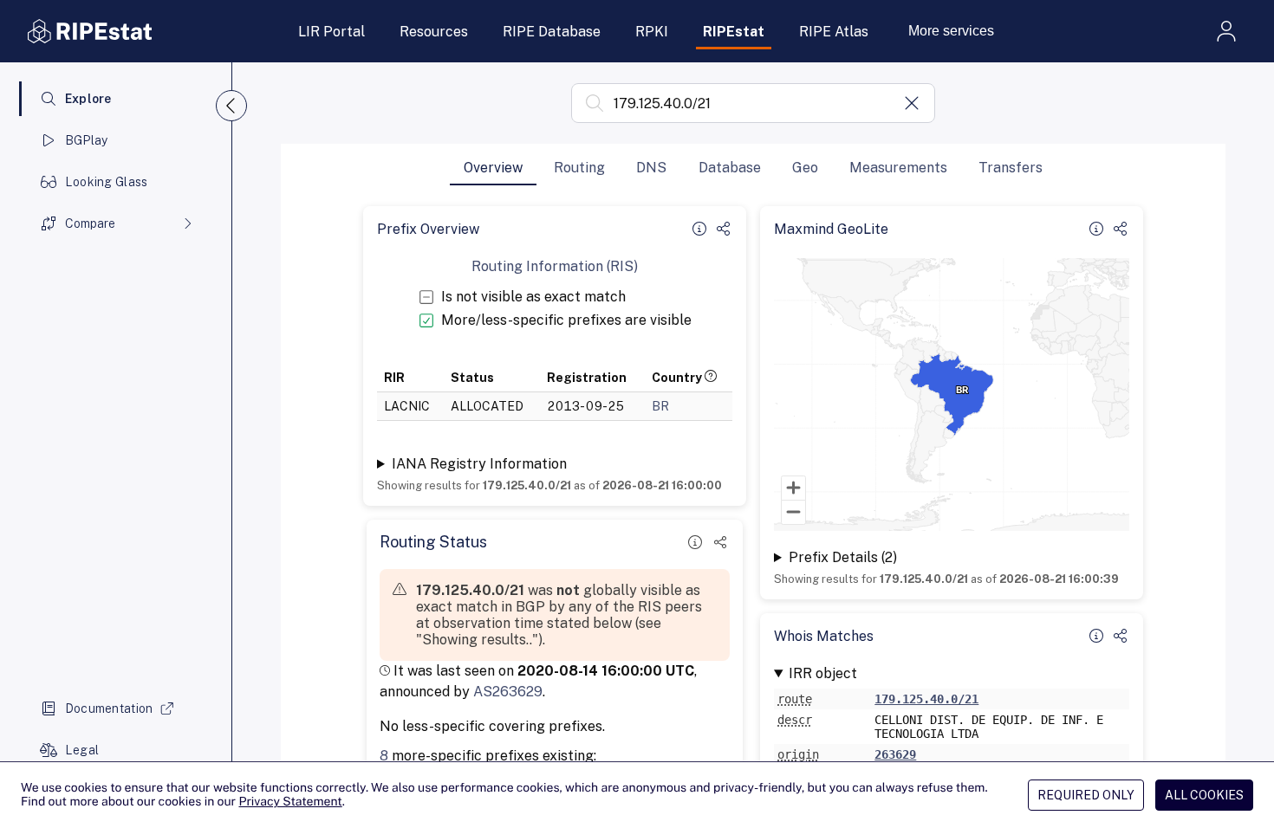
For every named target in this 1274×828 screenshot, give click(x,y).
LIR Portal (331, 31)
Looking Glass (106, 182)
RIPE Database (552, 31)
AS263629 (508, 691)
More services (951, 30)
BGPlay (86, 140)
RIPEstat (733, 31)
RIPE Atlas (833, 31)
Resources (434, 31)
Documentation (109, 708)
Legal (82, 750)
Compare (90, 223)
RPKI (651, 31)
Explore (88, 99)
